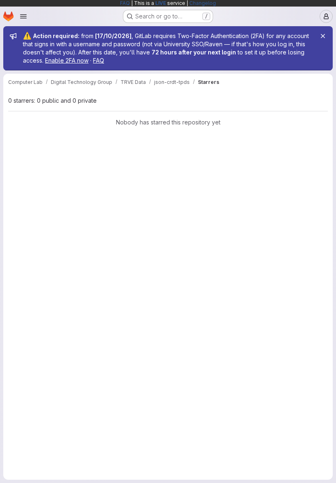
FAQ (125, 3)
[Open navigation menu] (23, 16)
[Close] (323, 36)
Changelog (202, 3)
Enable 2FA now (67, 60)
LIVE (160, 3)
